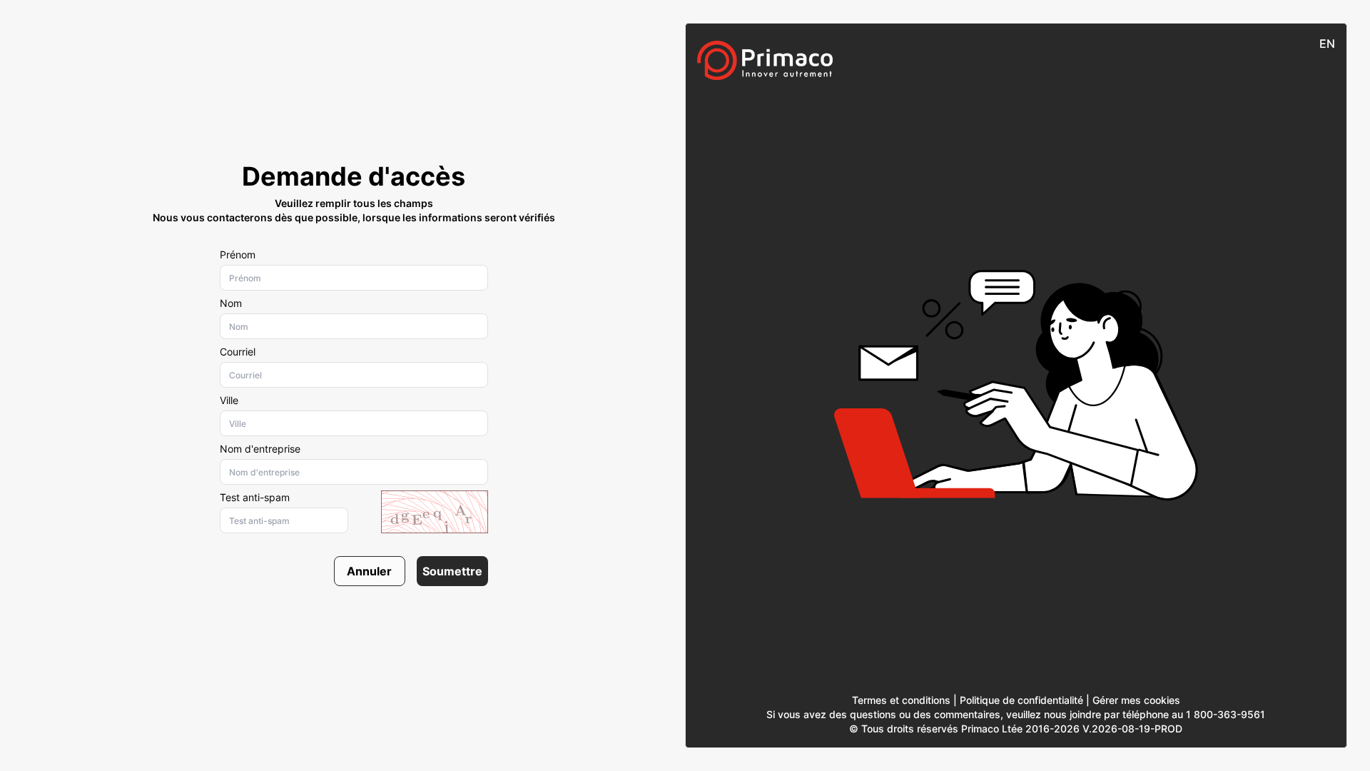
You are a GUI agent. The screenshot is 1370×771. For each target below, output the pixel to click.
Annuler (369, 571)
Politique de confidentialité (1021, 700)
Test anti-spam (255, 497)
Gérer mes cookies (1136, 700)
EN (1327, 43)
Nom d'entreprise (260, 449)
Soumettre (452, 571)
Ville (229, 400)
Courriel (237, 352)
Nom (231, 303)
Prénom (237, 254)
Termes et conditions (901, 700)
